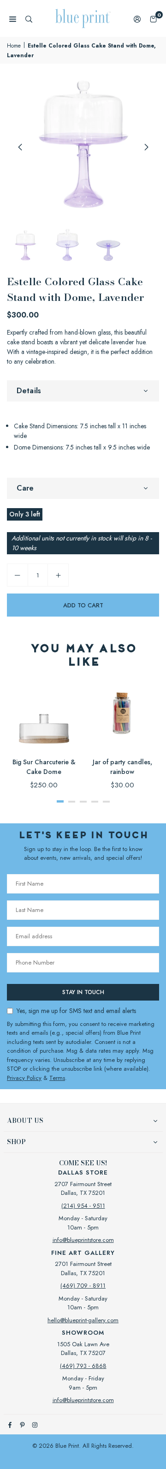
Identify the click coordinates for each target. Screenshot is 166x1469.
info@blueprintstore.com (83, 1239)
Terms (57, 1077)
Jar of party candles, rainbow (122, 766)
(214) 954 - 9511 (83, 1205)
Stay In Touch (83, 992)
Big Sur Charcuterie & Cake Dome (44, 766)
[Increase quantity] (58, 575)
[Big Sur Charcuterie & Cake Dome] (43, 714)
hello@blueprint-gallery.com (83, 1320)
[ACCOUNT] (137, 18)
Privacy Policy (24, 1077)
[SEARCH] (29, 18)
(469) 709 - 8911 (83, 1285)
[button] (153, 18)
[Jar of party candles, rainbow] (122, 714)
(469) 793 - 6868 (83, 1365)
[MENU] (13, 18)
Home (14, 46)
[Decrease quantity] (17, 575)
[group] (83, 147)
